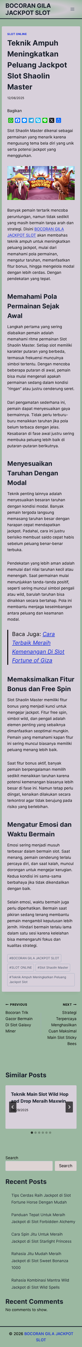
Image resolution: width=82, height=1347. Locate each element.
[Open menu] (72, 9)
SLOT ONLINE (17, 34)
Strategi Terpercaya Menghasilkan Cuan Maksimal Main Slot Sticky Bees (62, 1024)
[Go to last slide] (12, 1107)
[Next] (69, 1107)
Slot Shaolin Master (53, 967)
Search (11, 1158)
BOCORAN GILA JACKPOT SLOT (34, 958)
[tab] (32, 1132)
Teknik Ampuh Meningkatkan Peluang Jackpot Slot (37, 979)
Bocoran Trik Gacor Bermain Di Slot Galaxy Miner (19, 1018)
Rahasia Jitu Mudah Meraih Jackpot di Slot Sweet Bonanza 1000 (39, 1260)
